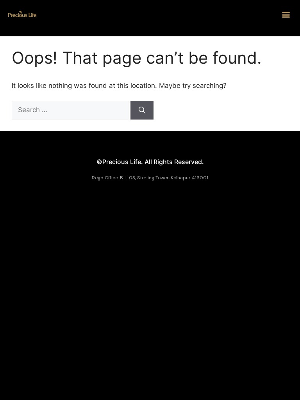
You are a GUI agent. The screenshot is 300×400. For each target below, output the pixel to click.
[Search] (142, 110)
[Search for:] (71, 110)
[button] (285, 14)
